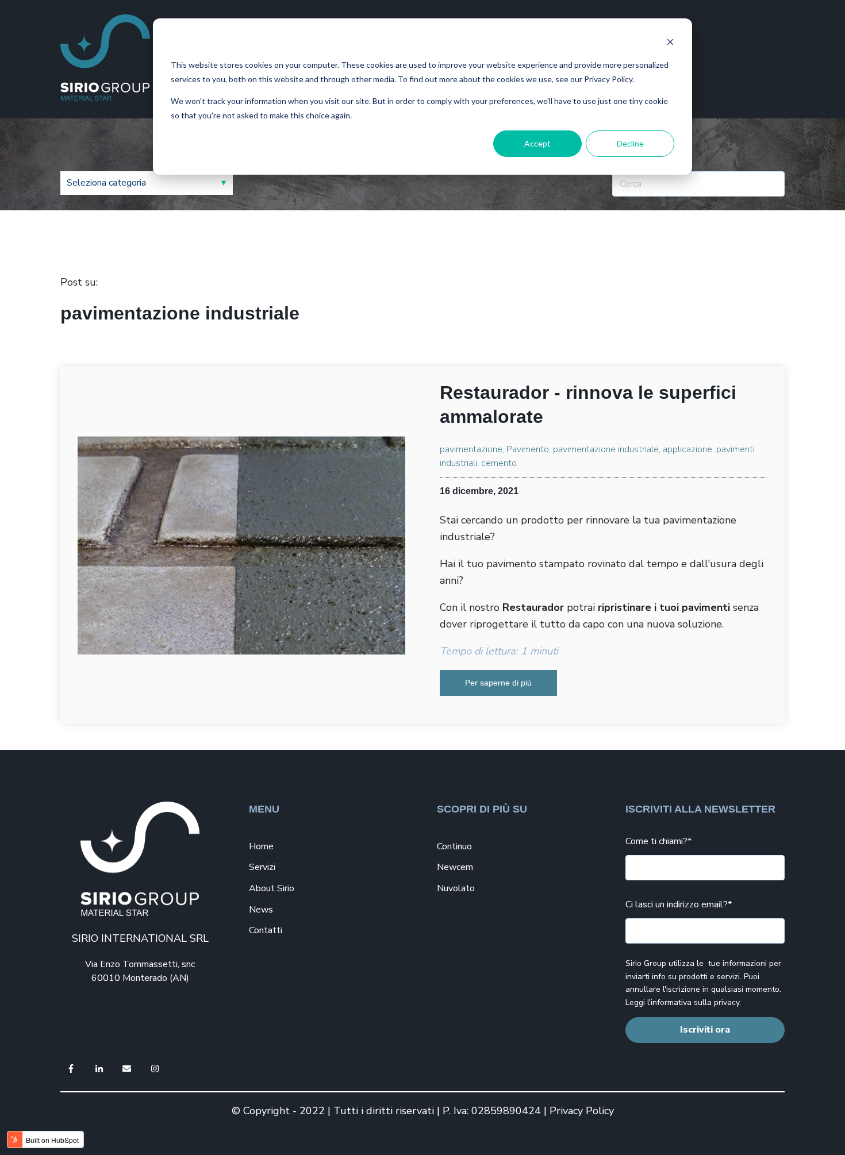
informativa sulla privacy (695, 1002)
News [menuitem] (261, 909)
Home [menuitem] (261, 846)
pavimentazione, (472, 449)
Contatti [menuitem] (265, 930)
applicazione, (688, 449)
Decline (630, 143)
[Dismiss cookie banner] (670, 43)
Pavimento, (528, 449)
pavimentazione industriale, (606, 449)
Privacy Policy (582, 1111)
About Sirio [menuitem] (271, 888)
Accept (537, 143)
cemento (499, 463)
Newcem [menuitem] (455, 867)
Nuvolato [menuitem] (456, 888)
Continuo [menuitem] (454, 846)
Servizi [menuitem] (262, 867)
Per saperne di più (498, 682)
